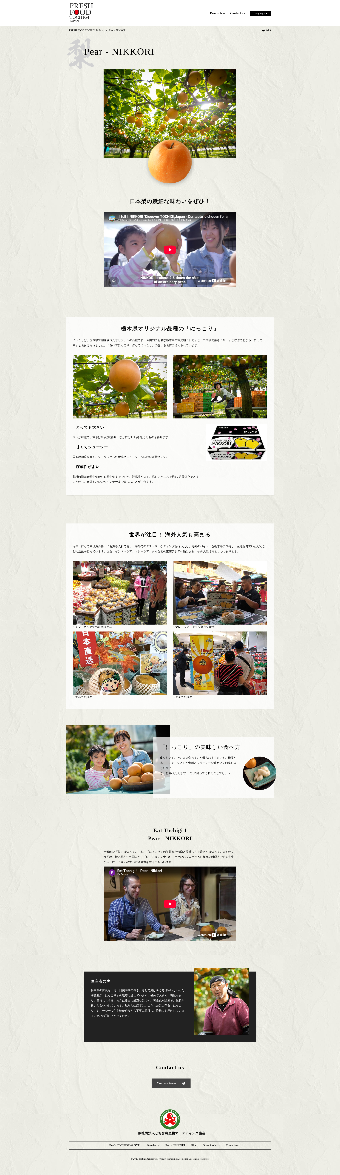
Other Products (211, 47)
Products (216, 13)
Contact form (166, 1083)
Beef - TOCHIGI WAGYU (217, 20)
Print (268, 30)
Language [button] (260, 13)
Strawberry (209, 27)
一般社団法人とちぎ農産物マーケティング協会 (170, 1133)
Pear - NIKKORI (212, 33)
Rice (204, 40)
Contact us (237, 13)
